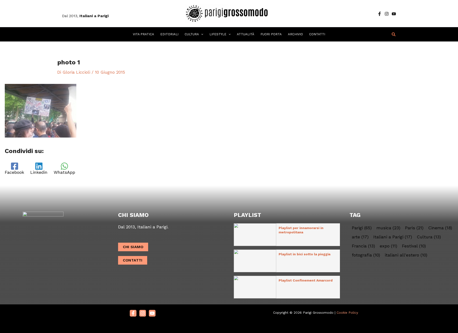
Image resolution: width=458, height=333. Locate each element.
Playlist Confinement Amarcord (306, 280)
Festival (414, 246)
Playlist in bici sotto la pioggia (304, 254)
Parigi (362, 228)
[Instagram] (387, 14)
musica (388, 228)
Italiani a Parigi (392, 237)
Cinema (440, 228)
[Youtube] (152, 313)
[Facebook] (379, 14)
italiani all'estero (406, 255)
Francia (363, 246)
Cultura (429, 237)
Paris (414, 228)
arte (360, 237)
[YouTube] (394, 14)
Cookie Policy (347, 312)
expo (388, 246)
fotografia (366, 255)
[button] (201, 34)
